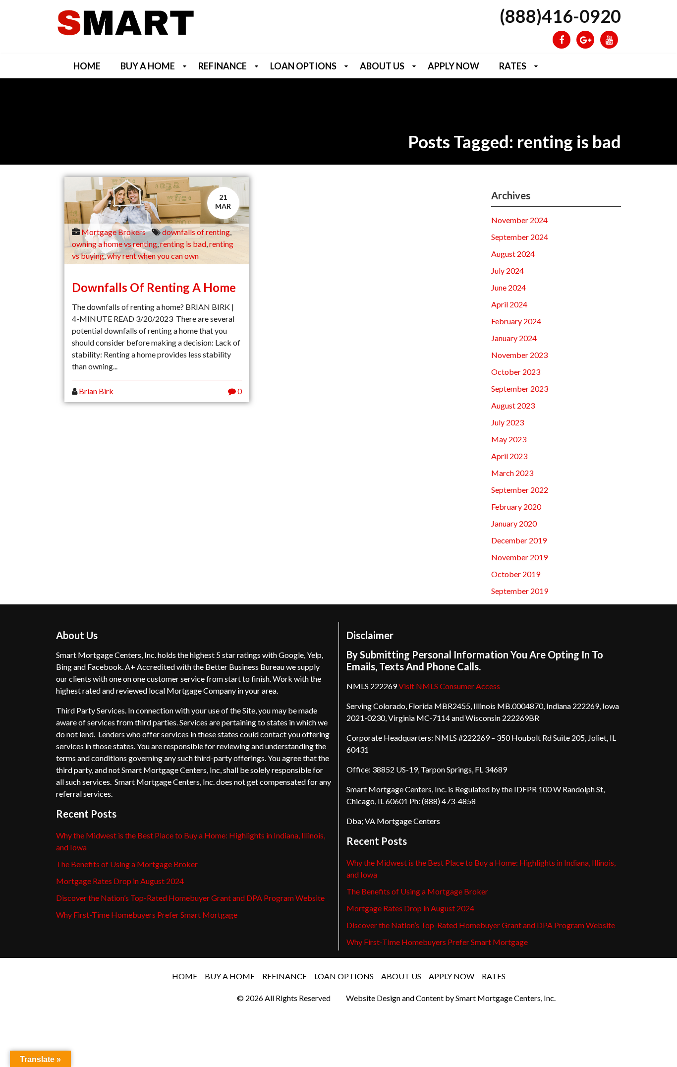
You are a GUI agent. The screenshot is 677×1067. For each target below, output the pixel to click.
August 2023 (513, 405)
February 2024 (516, 321)
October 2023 (515, 371)
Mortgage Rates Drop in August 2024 (120, 881)
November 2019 (519, 557)
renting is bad (183, 243)
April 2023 (509, 456)
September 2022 (519, 489)
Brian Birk (96, 391)
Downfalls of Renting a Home (154, 287)
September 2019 (519, 590)
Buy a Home (147, 65)
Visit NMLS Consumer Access (449, 686)
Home (87, 65)
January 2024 (514, 338)
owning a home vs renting (114, 243)
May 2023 (508, 439)
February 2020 (516, 506)
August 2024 (513, 253)
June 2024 (508, 287)
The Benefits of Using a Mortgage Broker (127, 864)
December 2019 (519, 540)
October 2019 (515, 574)
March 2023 (512, 472)
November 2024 (519, 220)
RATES (512, 65)
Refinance (222, 65)
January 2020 (514, 523)
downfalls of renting (196, 232)
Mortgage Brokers (113, 232)
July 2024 (507, 270)
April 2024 (509, 304)
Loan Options (303, 65)
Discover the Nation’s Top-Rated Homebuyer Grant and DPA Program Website (190, 897)
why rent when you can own (153, 255)
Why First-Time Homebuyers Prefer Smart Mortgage (146, 914)
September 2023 (519, 388)
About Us (382, 65)
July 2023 (507, 422)
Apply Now (453, 65)
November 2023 (519, 354)
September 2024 (519, 236)
